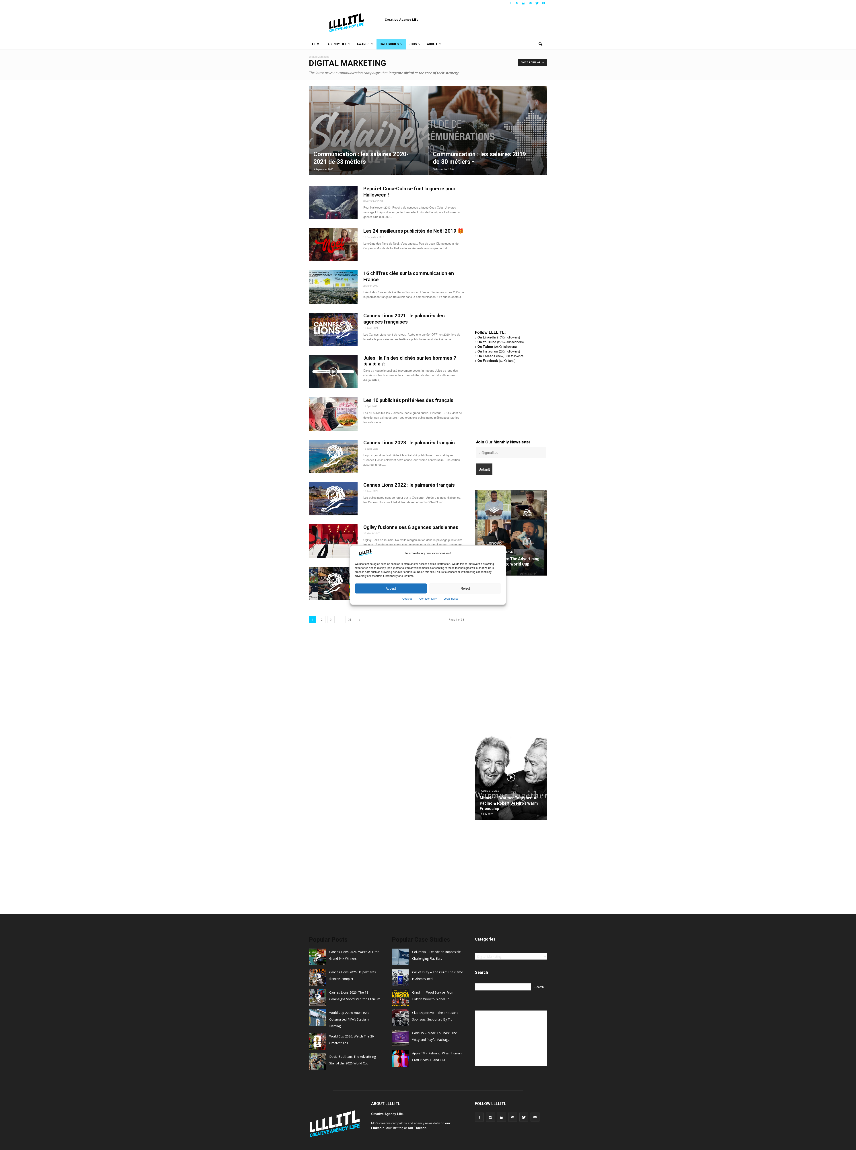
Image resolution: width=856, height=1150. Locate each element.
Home (316, 44)
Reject (465, 588)
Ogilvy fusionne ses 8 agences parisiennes (410, 527)
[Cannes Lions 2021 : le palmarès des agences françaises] (333, 329)
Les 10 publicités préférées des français (408, 400)
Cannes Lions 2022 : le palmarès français (409, 485)
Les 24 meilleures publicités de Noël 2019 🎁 (413, 231)
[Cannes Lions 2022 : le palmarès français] (333, 498)
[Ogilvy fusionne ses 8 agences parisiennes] (333, 541)
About (432, 44)
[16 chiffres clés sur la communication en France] (333, 287)
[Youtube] (543, 3)
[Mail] (530, 3)
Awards (363, 44)
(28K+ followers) (497, 346)
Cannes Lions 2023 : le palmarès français (409, 442)
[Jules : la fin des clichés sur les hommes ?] (333, 371)
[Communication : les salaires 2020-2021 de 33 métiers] (368, 137)
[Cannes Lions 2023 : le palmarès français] (333, 456)
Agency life (337, 44)
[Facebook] (510, 3)
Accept (391, 588)
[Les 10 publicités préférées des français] (333, 414)
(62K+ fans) (496, 360)
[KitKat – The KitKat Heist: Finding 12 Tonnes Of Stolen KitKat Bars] (511, 778)
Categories (389, 44)
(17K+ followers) (498, 337)
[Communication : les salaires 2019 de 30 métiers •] (487, 137)
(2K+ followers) (498, 351)
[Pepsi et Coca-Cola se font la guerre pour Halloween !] (333, 202)
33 (349, 619)
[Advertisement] (508, 257)
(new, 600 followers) (501, 356)
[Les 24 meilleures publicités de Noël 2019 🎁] (333, 244)
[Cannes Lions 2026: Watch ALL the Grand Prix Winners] (511, 534)
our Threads (417, 1127)
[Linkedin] (523, 3)
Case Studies (490, 796)
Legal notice (451, 598)
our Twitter (394, 1127)
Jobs (413, 44)
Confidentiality (428, 598)
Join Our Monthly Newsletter (503, 442)
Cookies (407, 598)
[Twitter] (537, 3)
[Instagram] (517, 3)
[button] (540, 44)
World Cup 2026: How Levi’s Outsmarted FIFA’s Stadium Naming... (349, 1019)
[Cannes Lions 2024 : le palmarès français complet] (333, 583)
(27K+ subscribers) (500, 342)
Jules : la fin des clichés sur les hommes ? (409, 358)
